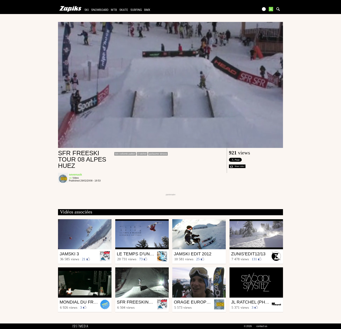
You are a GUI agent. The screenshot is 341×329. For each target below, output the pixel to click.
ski (86, 10)
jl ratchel (142, 153)
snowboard (100, 10)
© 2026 (248, 326)
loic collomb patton (125, 153)
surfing (136, 10)
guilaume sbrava (158, 153)
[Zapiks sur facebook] (248, 10)
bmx (147, 10)
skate (123, 10)
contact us (261, 326)
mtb (114, 10)
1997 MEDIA (81, 326)
